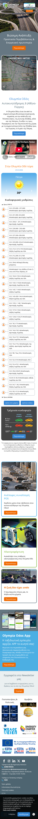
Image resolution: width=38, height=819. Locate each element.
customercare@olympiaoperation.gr (14, 769)
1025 (6, 780)
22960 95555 (8, 767)
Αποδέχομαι (23, 814)
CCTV (3, 793)
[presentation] (4, 86)
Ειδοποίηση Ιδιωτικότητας (11, 787)
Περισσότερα (19, 48)
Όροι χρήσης (6, 784)
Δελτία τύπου (27, 403)
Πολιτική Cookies (8, 790)
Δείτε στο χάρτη (11, 403)
